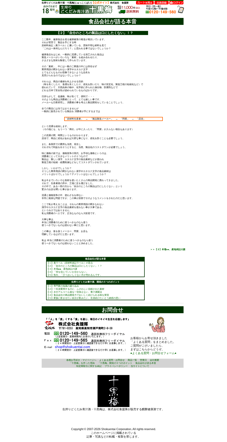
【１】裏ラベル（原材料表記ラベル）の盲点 (70, 263)
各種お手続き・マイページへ (81, 360)
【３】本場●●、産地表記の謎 (62, 269)
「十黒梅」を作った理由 (82, 363)
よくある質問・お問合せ (112, 360)
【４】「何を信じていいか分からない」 (67, 272)
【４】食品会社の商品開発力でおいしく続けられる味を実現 (78, 295)
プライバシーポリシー (116, 366)
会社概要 (154, 360)
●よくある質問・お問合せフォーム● (153, 353)
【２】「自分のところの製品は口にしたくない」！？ (74, 266)
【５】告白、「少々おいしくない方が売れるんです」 (74, 275)
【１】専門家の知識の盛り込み (63, 286)
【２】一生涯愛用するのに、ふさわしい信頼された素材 (75, 289)
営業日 (143, 360)
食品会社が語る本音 (145, 363)
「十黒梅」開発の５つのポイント (115, 363)
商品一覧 (132, 360)
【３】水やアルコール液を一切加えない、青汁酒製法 (74, 292)
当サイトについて (140, 366)
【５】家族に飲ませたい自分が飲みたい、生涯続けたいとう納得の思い (83, 298)
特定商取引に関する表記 (89, 366)
